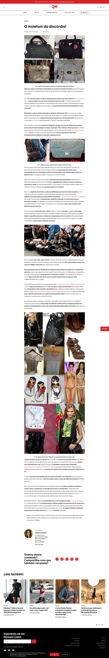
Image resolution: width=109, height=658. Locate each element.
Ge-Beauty (102, 647)
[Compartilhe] (76, 559)
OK (54, 654)
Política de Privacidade (72, 645)
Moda (25, 12)
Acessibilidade (75, 643)
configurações (22, 656)
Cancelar (64, 654)
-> (34, 641)
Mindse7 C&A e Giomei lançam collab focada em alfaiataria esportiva (14, 610)
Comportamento (52, 12)
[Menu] (4, 7)
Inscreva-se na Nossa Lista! (67, 1)
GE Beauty (84, 12)
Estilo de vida (70, 12)
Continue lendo (9, 614)
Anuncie (77, 640)
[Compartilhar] (57, 559)
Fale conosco (75, 638)
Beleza (36, 12)
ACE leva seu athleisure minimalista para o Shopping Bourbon (91, 610)
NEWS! (104, 328)
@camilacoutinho (39, 544)
